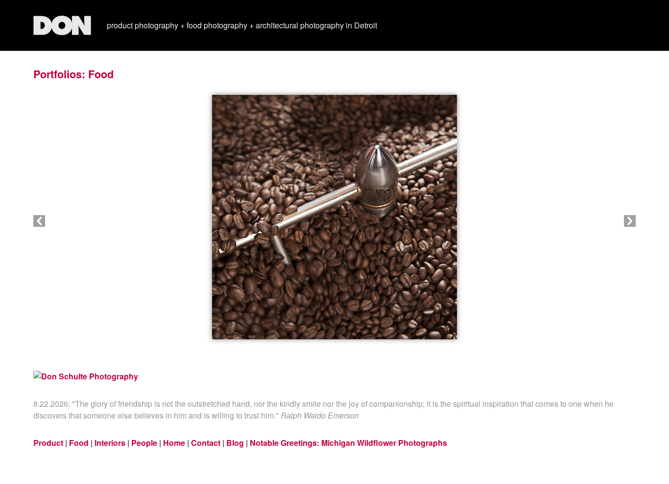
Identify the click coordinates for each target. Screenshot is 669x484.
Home (174, 442)
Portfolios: (59, 74)
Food (101, 74)
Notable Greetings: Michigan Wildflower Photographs (348, 442)
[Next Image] (485, 221)
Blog (235, 442)
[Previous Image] (183, 221)
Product (48, 442)
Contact (205, 442)
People (144, 442)
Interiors (110, 442)
